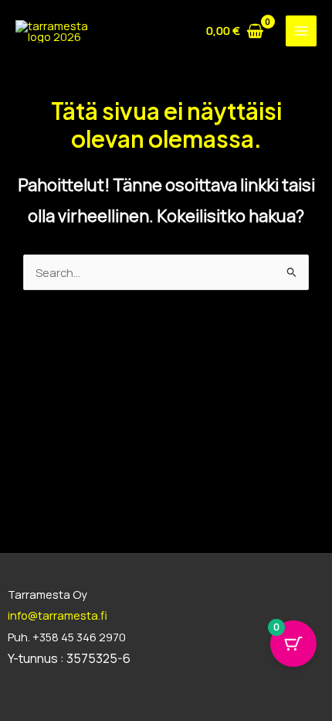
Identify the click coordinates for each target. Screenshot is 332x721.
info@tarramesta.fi (57, 615)
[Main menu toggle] (301, 30)
